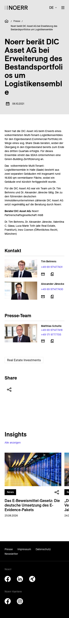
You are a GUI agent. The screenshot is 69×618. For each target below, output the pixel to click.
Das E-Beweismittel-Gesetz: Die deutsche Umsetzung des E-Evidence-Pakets (32, 505)
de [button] (51, 7)
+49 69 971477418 (51, 330)
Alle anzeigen (13, 442)
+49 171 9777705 (51, 334)
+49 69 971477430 (52, 289)
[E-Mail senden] (43, 274)
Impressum (24, 549)
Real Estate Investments (24, 360)
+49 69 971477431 (51, 267)
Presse (16, 21)
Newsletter (11, 554)
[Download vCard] (52, 274)
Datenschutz (43, 549)
